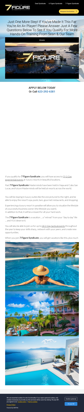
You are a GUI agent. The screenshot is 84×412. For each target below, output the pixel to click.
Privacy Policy (11, 405)
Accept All (71, 404)
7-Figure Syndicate (72, 4)
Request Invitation (67, 11)
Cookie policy (22, 402)
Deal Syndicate (40, 4)
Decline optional (71, 399)
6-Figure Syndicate (55, 4)
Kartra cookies (32, 402)
